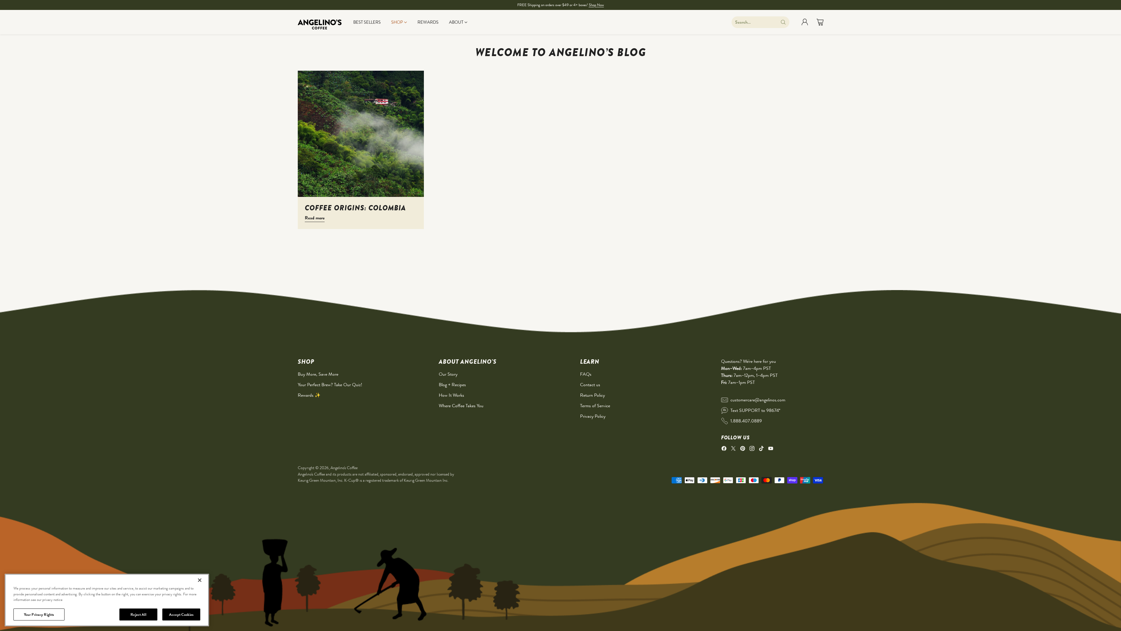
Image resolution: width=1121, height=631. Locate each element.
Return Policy (592, 395)
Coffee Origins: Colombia (355, 208)
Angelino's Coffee (344, 468)
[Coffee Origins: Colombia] (361, 134)
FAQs (585, 374)
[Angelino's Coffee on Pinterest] (742, 449)
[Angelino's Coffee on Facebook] (723, 449)
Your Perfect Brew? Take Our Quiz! (330, 384)
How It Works (451, 395)
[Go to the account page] (804, 22)
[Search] (783, 22)
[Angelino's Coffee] (320, 22)
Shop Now (596, 5)
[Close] (199, 580)
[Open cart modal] (820, 22)
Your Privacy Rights (39, 614)
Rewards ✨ (309, 395)
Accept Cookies (181, 614)
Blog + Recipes (452, 384)
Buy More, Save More (318, 374)
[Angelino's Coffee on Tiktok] (761, 449)
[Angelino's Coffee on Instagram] (752, 449)
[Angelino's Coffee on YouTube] (770, 449)
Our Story (448, 374)
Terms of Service (595, 405)
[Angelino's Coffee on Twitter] (733, 449)
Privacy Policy (592, 416)
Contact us (590, 384)
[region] (107, 600)
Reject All (138, 614)
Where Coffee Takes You (461, 405)
